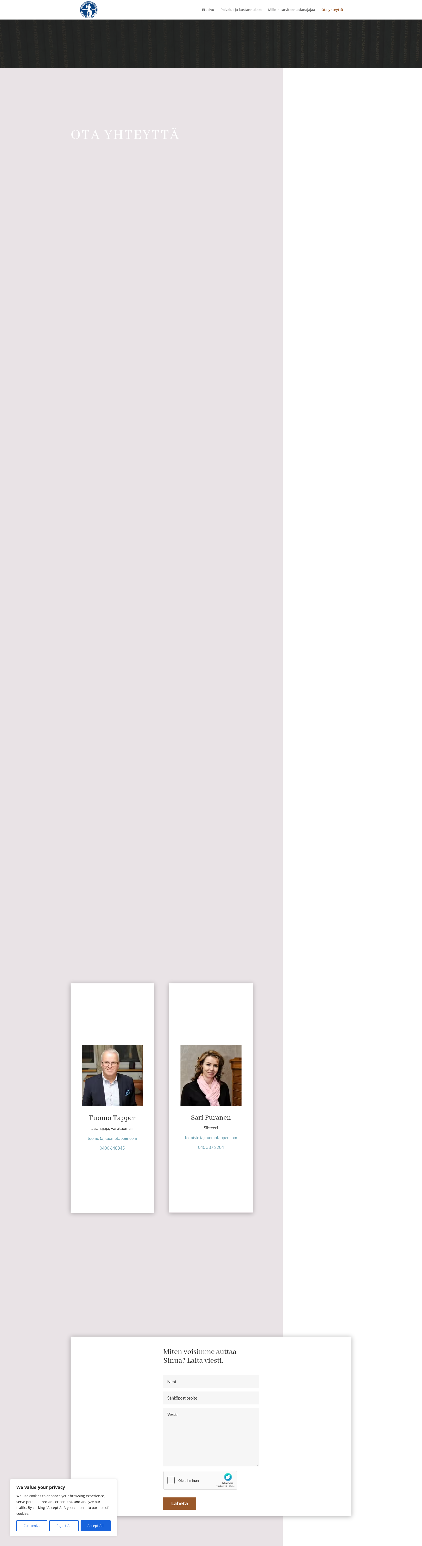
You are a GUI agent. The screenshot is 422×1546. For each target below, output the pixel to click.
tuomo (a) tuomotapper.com (112, 1138)
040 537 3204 (211, 1147)
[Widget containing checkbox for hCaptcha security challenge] (200, 1480)
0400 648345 (112, 1148)
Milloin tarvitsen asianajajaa (291, 10)
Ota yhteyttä (332, 10)
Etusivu (208, 10)
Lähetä (179, 1503)
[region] (63, 1507)
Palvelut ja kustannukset (241, 10)
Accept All (95, 1525)
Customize (32, 1525)
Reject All (64, 1525)
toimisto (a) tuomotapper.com (211, 1137)
